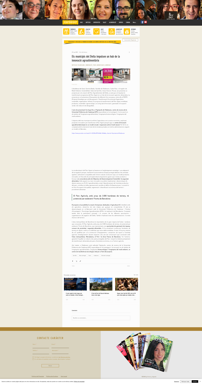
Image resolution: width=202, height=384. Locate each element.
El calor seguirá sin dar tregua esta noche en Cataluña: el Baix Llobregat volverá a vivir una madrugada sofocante (75, 294)
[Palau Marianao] (101, 284)
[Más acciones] (129, 52)
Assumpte (55, 350)
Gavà (90, 255)
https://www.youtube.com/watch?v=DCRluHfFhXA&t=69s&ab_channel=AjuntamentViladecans (98, 133)
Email (53, 344)
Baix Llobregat (82, 255)
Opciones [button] (176, 381)
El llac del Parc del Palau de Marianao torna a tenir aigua (100, 294)
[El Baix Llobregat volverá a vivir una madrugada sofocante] (75, 284)
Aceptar (195, 381)
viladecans (96, 255)
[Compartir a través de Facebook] (72, 261)
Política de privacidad (79, 381)
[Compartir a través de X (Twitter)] (76, 261)
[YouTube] (145, 22)
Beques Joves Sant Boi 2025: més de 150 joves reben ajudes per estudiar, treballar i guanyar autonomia (126, 294)
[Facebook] (142, 22)
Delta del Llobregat (105, 255)
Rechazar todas (185, 381)
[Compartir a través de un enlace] (80, 261)
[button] (104, 22)
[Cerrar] (200, 381)
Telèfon (35, 350)
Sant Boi (75, 255)
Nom (34, 344)
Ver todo (136, 275)
